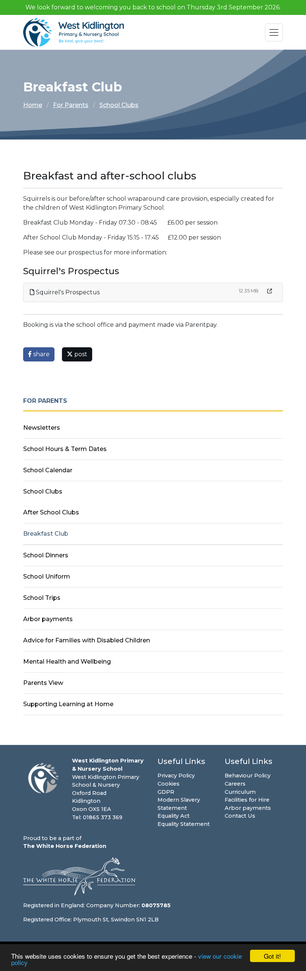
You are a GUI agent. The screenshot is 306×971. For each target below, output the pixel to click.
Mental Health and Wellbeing (67, 661)
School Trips (41, 597)
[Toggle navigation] (274, 32)
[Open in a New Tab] (270, 291)
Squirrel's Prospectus (67, 292)
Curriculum (240, 792)
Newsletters (41, 427)
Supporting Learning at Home (68, 704)
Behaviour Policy (248, 775)
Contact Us (240, 815)
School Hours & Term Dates (65, 448)
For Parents (70, 105)
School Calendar (47, 470)
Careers (235, 783)
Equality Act (173, 815)
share (41, 354)
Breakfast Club (45, 533)
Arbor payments (48, 619)
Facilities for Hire (247, 799)
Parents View (43, 682)
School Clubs (118, 105)
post (80, 354)
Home (32, 105)
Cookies (168, 783)
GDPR (165, 792)
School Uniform (46, 576)
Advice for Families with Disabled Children (86, 640)
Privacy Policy (176, 775)
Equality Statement (183, 824)
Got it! (272, 956)
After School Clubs (51, 512)
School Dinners (45, 555)
